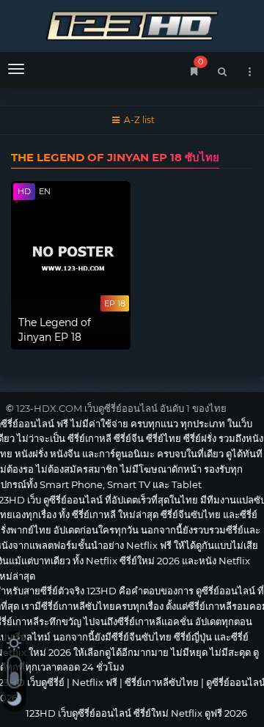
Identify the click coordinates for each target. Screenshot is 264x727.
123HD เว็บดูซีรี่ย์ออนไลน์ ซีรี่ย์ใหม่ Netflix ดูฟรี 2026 (132, 23)
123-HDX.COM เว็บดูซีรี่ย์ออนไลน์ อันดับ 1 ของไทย (121, 408)
